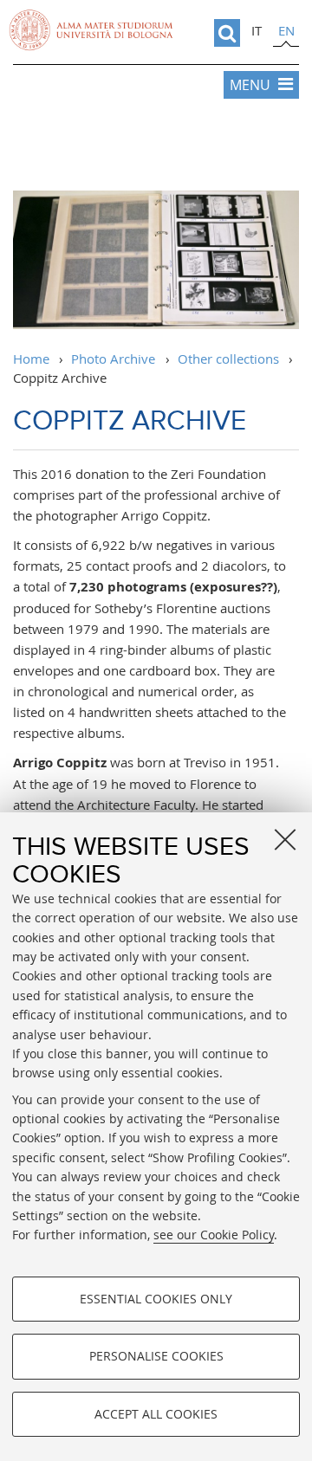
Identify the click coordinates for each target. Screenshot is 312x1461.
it (256, 30)
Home (31, 358)
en (286, 30)
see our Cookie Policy (213, 1234)
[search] (227, 33)
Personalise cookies (156, 1356)
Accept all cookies (156, 1414)
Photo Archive (113, 358)
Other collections (228, 358)
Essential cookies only (156, 1298)
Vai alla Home (156, 147)
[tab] (257, 33)
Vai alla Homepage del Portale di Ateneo (91, 30)
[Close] (285, 839)
